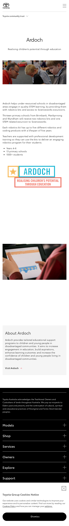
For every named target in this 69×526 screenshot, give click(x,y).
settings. (48, 506)
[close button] (64, 488)
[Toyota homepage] (6, 6)
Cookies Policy (9, 506)
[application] (34, 262)
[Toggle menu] (64, 6)
